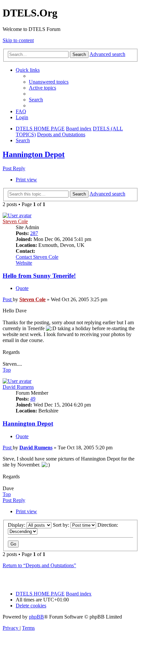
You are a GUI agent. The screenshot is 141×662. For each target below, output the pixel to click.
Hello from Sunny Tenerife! (39, 275)
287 (34, 233)
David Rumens (18, 387)
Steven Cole (15, 221)
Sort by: (61, 525)
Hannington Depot (34, 154)
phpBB (36, 617)
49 (32, 399)
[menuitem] (49, 82)
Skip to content (18, 40)
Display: (17, 525)
